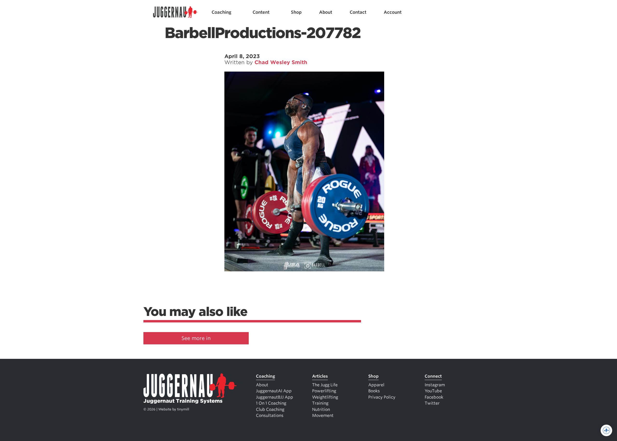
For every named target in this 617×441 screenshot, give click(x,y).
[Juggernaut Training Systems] (175, 12)
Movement (323, 415)
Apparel (376, 384)
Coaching (221, 12)
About (325, 12)
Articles (320, 376)
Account (393, 12)
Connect (433, 376)
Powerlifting (324, 390)
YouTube (433, 390)
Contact (358, 12)
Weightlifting (325, 397)
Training (320, 403)
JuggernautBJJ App (274, 397)
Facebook (434, 397)
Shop (296, 12)
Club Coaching (270, 409)
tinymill (183, 409)
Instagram (435, 384)
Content (261, 12)
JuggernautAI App (274, 390)
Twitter (432, 403)
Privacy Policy (382, 397)
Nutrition (321, 409)
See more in (196, 338)
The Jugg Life (325, 384)
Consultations (269, 415)
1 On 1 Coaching (271, 403)
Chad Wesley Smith (281, 62)
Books (374, 390)
